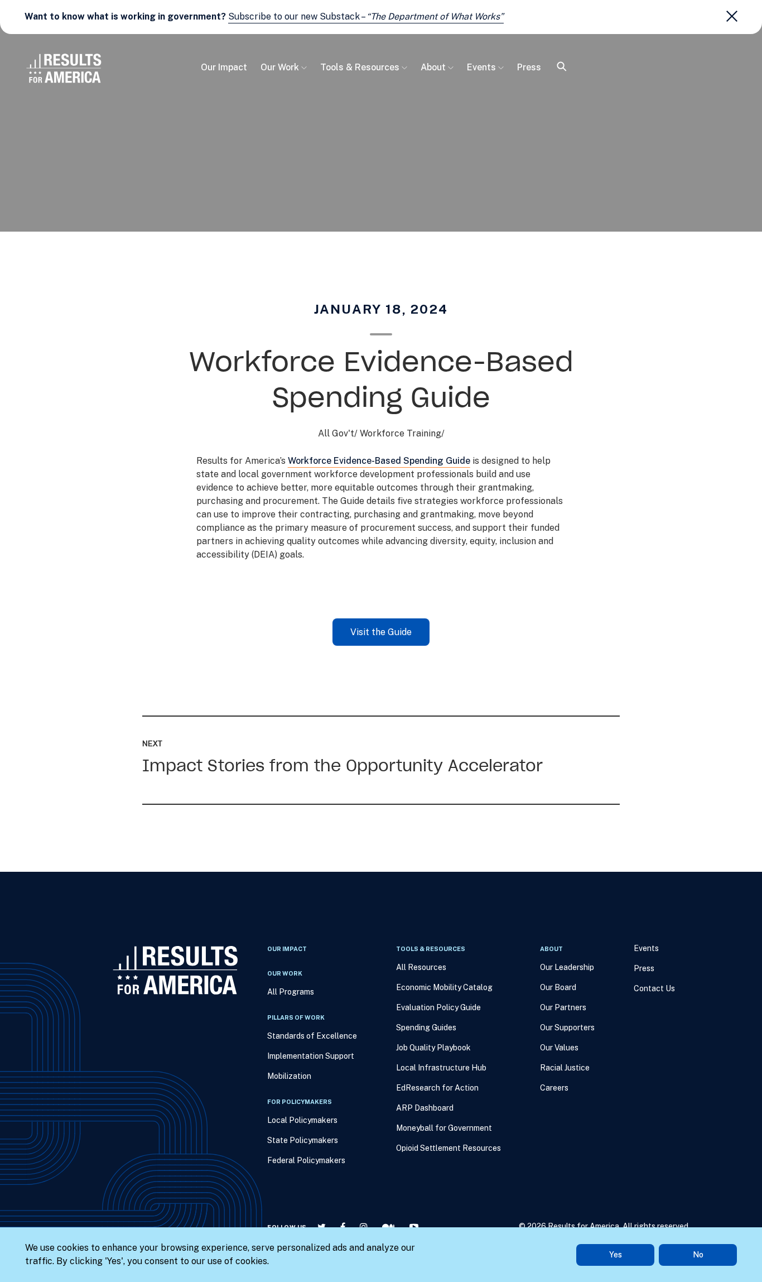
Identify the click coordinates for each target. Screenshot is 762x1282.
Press (529, 67)
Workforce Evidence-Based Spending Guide (379, 460)
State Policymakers (302, 1140)
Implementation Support (310, 1055)
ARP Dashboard (425, 1107)
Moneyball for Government (444, 1127)
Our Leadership (567, 967)
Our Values (559, 1047)
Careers (554, 1087)
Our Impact (224, 67)
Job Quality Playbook (433, 1047)
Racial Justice (565, 1067)
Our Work (280, 67)
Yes (615, 1254)
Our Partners (563, 1007)
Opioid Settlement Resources (448, 1148)
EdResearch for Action (437, 1087)
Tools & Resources (359, 67)
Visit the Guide (381, 632)
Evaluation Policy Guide (438, 1007)
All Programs (290, 991)
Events (481, 67)
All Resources (421, 967)
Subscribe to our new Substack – (366, 16)
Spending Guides (426, 1027)
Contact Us (654, 988)
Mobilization (289, 1076)
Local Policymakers (302, 1120)
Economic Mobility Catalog (444, 987)
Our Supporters (567, 1027)
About (433, 67)
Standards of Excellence (312, 1035)
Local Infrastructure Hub (441, 1067)
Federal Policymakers (306, 1160)
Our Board (558, 987)
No (698, 1254)
